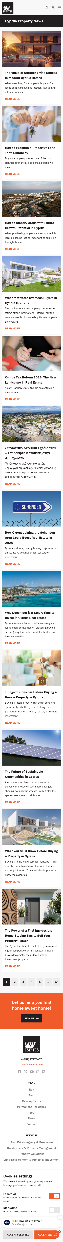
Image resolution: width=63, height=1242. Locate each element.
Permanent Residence (31, 1107)
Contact (32, 1124)
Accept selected (18, 1234)
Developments (31, 1101)
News (31, 1118)
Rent (31, 1095)
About (31, 1112)
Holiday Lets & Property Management (31, 1148)
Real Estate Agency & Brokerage (31, 1142)
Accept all (45, 1234)
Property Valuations (31, 1154)
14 (56, 981)
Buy (31, 1089)
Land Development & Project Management (31, 1160)
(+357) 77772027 (31, 1059)
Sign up (29, 1018)
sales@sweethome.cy (32, 1064)
